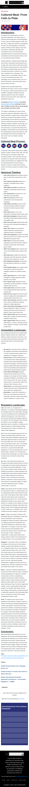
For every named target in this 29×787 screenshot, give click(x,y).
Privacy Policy (22, 780)
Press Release (4, 11)
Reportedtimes (21, 656)
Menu (6, 6)
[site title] (14, 754)
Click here (21, 698)
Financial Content (12, 656)
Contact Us (14, 780)
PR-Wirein (4, 656)
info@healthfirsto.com (22, 776)
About (8, 780)
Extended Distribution (18, 658)
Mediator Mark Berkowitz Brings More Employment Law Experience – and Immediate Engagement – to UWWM (13, 679)
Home (3, 780)
